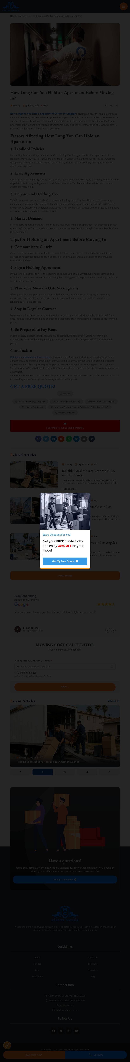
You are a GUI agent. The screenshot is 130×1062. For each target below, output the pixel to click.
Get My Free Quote (63, 561)
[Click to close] (86, 497)
